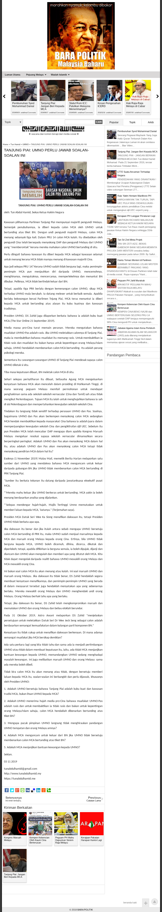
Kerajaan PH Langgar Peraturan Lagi (136, 216)
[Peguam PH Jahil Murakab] (111, 287)
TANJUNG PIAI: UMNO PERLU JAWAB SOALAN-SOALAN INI (46, 153)
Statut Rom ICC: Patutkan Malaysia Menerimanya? (79, 106)
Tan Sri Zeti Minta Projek (129, 239)
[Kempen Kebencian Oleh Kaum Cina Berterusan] (111, 311)
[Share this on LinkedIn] (38, 790)
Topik (132, 122)
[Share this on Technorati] (49, 790)
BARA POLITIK (85, 909)
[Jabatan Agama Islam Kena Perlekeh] (111, 335)
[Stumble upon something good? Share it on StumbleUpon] (22, 790)
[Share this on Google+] (17, 790)
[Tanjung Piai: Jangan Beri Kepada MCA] (111, 158)
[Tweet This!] (12, 790)
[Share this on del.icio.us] (33, 790)
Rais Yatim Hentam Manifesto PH (134, 196)
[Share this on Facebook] (7, 790)
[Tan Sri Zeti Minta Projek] (111, 246)
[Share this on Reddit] (44, 790)
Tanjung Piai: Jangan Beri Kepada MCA (52, 106)
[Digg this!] (28, 790)
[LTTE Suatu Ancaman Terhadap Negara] (111, 178)
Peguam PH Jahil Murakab (131, 280)
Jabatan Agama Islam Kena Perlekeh (136, 328)
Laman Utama (12, 74)
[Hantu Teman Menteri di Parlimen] (111, 267)
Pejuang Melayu (35, 74)
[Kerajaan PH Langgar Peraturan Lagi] (111, 223)
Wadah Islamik (59, 74)
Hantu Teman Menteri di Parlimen (134, 260)
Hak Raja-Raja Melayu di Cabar (135, 105)
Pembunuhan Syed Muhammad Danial (23, 105)
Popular (114, 122)
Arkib (151, 122)
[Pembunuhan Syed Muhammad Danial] (111, 138)
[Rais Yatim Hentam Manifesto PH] (111, 202)
